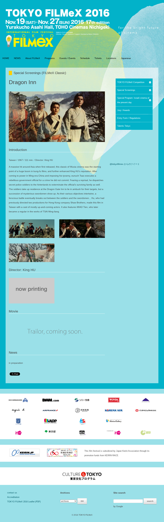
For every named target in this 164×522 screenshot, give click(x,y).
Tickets (98, 58)
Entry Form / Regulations (128, 118)
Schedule (85, 58)
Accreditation (13, 497)
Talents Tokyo (123, 126)
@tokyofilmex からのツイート (125, 164)
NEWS (17, 58)
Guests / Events (67, 58)
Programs (50, 58)
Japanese (126, 58)
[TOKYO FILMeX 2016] (58, 27)
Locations (111, 58)
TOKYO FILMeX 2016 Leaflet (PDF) (24, 501)
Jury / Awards (123, 110)
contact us (12, 492)
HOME (5, 58)
